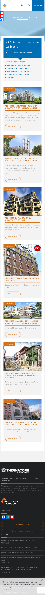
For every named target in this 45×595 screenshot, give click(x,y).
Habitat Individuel (13, 71)
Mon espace (21, 5)
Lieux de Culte (28, 71)
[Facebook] (1, 19)
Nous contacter (24, 524)
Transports (10, 78)
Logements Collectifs (14, 74)
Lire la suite (7, 589)
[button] (36, 5)
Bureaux (27, 65)
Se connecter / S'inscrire (23, 531)
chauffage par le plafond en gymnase (12, 552)
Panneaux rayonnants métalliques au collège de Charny (18, 540)
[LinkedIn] (1, 12)
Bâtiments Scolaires (14, 65)
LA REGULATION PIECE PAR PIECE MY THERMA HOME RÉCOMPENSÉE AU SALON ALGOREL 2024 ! (19, 569)
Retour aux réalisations (23, 52)
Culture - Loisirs (23, 68)
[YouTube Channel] (1, 16)
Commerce (11, 68)
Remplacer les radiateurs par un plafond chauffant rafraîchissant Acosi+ (20, 559)
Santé (27, 74)
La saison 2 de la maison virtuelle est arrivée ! (15, 547)
